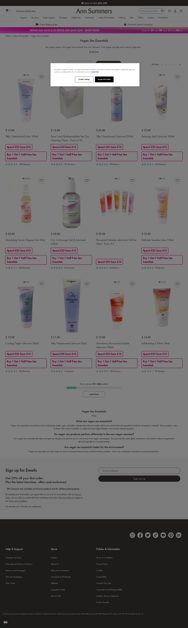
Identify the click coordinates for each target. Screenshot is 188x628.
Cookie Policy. (95, 72)
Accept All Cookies (104, 79)
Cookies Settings (84, 79)
